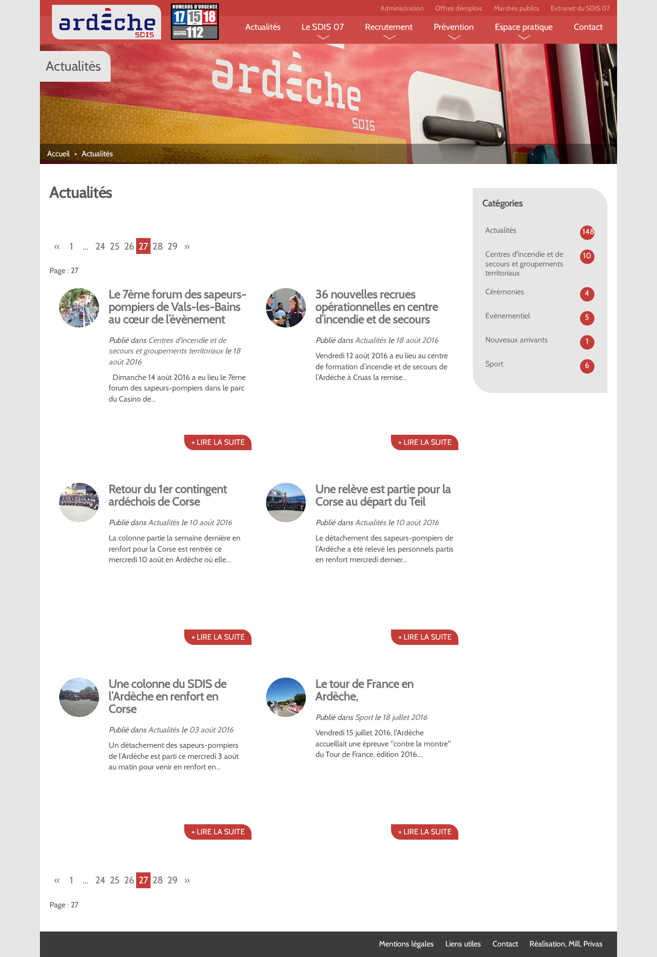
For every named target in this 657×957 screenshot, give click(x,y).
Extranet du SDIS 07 (580, 8)
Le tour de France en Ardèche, (365, 690)
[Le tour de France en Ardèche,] (286, 698)
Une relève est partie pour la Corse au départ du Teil (383, 495)
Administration (402, 8)
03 (194, 729)
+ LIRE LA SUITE (218, 442)
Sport (364, 717)
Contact (588, 27)
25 (115, 246)
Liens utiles (463, 943)
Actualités (262, 27)
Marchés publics (516, 8)
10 (193, 522)
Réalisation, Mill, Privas (566, 943)
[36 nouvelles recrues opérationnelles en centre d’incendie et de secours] (286, 308)
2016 (133, 361)
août (116, 361)
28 (157, 246)
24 (100, 246)
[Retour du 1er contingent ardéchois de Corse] (79, 503)
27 (143, 246)
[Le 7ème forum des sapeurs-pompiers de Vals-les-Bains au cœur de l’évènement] (79, 308)
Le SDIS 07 (323, 27)
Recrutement (389, 27)
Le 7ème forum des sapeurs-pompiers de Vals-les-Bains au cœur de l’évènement (177, 306)
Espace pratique (524, 27)
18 (236, 350)
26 (129, 246)
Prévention (454, 27)
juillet (400, 717)
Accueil (58, 153)
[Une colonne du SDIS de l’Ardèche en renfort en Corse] (79, 698)
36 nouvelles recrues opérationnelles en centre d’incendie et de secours (377, 306)
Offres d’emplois (458, 8)
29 (172, 246)
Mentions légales (406, 943)
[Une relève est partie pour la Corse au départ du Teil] (286, 503)
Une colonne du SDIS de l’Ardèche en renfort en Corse (168, 696)
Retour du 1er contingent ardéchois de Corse (168, 495)
